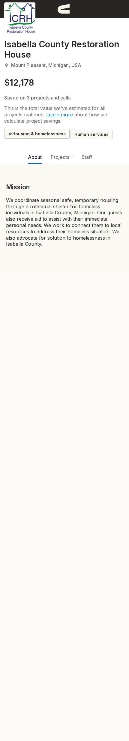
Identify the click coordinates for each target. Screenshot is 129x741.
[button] (9, 9)
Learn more (59, 115)
